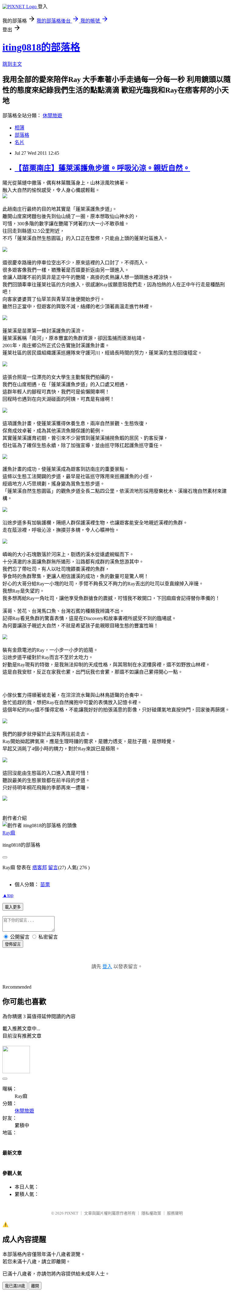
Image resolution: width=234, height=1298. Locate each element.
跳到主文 (12, 64)
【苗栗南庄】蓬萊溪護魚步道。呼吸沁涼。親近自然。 (102, 168)
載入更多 (13, 907)
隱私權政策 (151, 1213)
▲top (7, 895)
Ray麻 (8, 832)
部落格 (22, 135)
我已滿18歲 (15, 1286)
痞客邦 (39, 867)
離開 (35, 1286)
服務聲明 (175, 1213)
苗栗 (45, 884)
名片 (19, 142)
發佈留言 (13, 944)
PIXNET (71, 1213)
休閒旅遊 (52, 115)
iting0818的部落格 (41, 47)
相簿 (19, 127)
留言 (53, 867)
